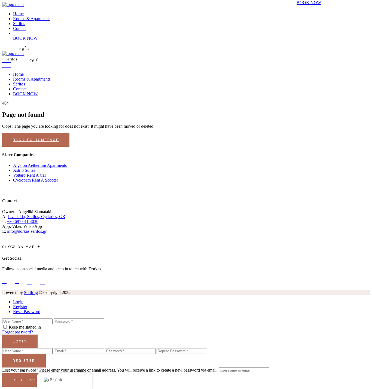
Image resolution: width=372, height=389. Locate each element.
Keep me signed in (25, 327)
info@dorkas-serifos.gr (27, 231)
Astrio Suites (24, 170)
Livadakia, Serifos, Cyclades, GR (36, 216)
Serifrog (31, 292)
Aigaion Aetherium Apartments (40, 165)
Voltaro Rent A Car (29, 175)
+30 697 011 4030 (22, 221)
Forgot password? (17, 332)
